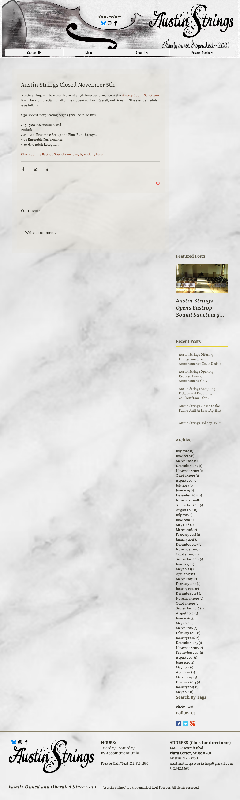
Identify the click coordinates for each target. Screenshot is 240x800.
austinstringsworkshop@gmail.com (201, 763)
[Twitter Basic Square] (185, 723)
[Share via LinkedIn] (46, 169)
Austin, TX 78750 (184, 758)
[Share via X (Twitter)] (35, 169)
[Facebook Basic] (115, 23)
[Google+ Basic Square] (192, 723)
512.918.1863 (179, 768)
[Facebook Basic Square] (178, 723)
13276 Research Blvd (186, 747)
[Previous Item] (183, 278)
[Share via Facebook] (23, 169)
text (190, 706)
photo (180, 706)
